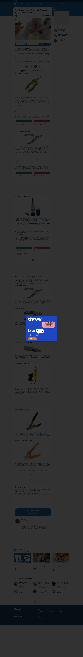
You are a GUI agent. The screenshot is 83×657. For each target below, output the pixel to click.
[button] (55, 317)
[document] (41, 328)
